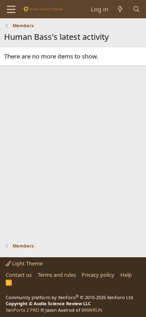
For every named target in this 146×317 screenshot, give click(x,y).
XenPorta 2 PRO (22, 310)
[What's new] (120, 9)
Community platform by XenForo (70, 297)
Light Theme (27, 263)
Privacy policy (98, 274)
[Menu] (11, 9)
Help (126, 274)
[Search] (136, 9)
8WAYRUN (92, 310)
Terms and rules (57, 274)
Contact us (19, 274)
